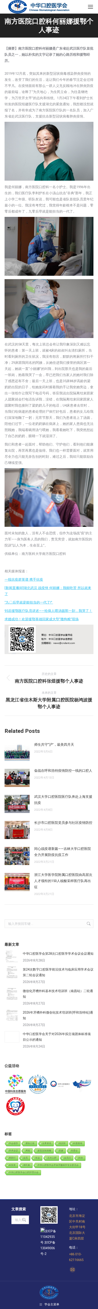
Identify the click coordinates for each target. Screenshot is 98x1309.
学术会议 (13, 1150)
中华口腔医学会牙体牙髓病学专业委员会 (58, 1165)
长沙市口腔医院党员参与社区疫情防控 (63, 823)
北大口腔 (52, 1158)
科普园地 (77, 1143)
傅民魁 (26, 1165)
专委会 (74, 1150)
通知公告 (30, 1143)
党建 (61, 1150)
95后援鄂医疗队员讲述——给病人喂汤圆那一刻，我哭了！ (48, 611)
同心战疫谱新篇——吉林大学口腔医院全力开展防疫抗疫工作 (62, 852)
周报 (28, 1150)
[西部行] (82, 1084)
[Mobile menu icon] (90, 7)
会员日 (67, 1158)
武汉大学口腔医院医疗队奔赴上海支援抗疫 (63, 800)
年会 (37, 1158)
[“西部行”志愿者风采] (16, 1084)
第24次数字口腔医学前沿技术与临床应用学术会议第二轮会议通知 (58, 972)
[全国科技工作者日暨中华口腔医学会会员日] (38, 1084)
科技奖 (12, 1165)
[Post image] (17, 752)
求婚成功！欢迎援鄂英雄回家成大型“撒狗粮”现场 (42, 619)
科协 (80, 1158)
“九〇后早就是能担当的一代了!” (29, 602)
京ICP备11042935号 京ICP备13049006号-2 (48, 1242)
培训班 (62, 1143)
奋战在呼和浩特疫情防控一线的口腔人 (63, 771)
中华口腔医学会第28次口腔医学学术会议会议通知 (58, 953)
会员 (25, 1158)
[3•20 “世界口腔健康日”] (60, 1084)
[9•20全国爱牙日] (16, 1107)
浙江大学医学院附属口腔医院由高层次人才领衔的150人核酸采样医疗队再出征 (63, 881)
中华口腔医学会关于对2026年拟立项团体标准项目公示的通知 (57, 1036)
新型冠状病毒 (44, 1150)
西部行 (12, 1158)
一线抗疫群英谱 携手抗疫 (24, 580)
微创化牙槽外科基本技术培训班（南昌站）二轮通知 (58, 993)
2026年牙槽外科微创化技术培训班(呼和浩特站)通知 (58, 1015)
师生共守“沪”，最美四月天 (54, 745)
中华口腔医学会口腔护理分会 (24, 1172)
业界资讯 (46, 1143)
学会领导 (13, 1143)
